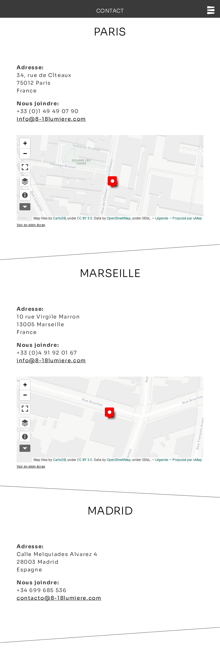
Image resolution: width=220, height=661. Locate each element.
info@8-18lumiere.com (51, 119)
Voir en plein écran (31, 225)
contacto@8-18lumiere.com (59, 598)
